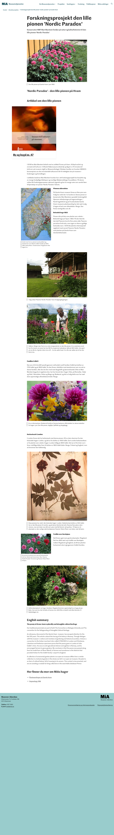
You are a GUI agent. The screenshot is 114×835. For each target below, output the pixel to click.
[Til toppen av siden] (110, 825)
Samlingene (71, 4)
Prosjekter (61, 4)
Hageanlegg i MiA (35, 681)
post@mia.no (10, 706)
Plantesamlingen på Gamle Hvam (40, 677)
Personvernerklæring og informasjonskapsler (81, 705)
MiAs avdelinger (103, 4)
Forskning (81, 4)
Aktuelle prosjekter (14, 10)
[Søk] (112, 4)
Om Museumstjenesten (47, 4)
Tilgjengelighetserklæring (105, 705)
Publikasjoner (91, 4)
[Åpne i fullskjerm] (84, 41)
